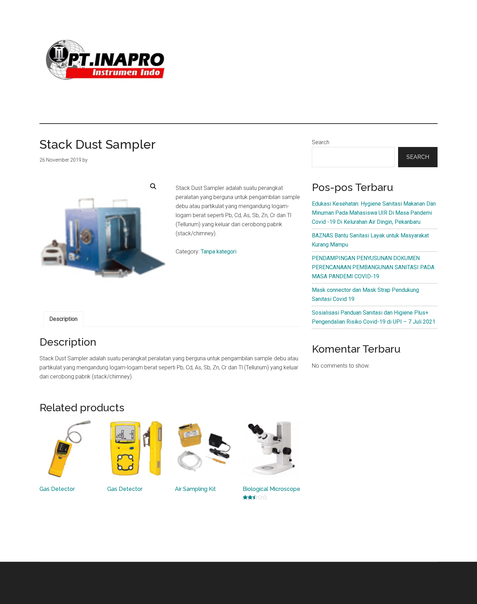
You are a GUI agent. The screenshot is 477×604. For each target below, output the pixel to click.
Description (63, 319)
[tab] (63, 319)
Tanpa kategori (218, 251)
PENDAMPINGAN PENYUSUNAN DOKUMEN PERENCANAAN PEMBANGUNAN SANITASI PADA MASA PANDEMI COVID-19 (373, 267)
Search (320, 142)
